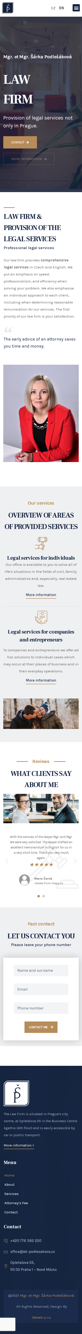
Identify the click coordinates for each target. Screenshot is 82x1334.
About (9, 1184)
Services (11, 1193)
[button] (76, 7)
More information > (19, 1145)
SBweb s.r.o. (41, 1317)
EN (61, 8)
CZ (53, 8)
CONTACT (18, 142)
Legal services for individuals (41, 558)
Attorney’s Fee (16, 1203)
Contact (11, 1212)
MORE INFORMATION (27, 159)
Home (9, 1175)
